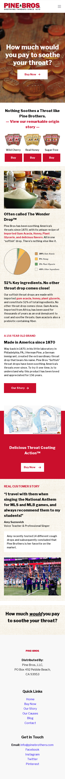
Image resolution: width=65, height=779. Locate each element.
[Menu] (59, 6)
